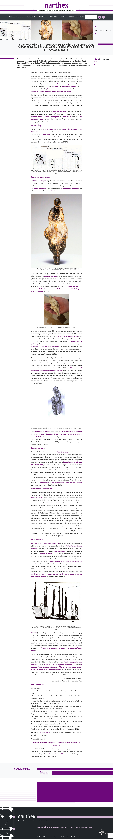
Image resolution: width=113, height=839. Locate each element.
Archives (62, 17)
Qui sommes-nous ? (76, 17)
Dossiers (42, 17)
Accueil (12, 17)
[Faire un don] (99, 17)
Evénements (20, 17)
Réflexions (31, 17)
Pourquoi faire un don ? (75, 798)
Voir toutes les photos (103, 30)
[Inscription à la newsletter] (103, 17)
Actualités (53, 17)
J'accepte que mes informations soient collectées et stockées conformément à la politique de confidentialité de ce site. (75, 778)
